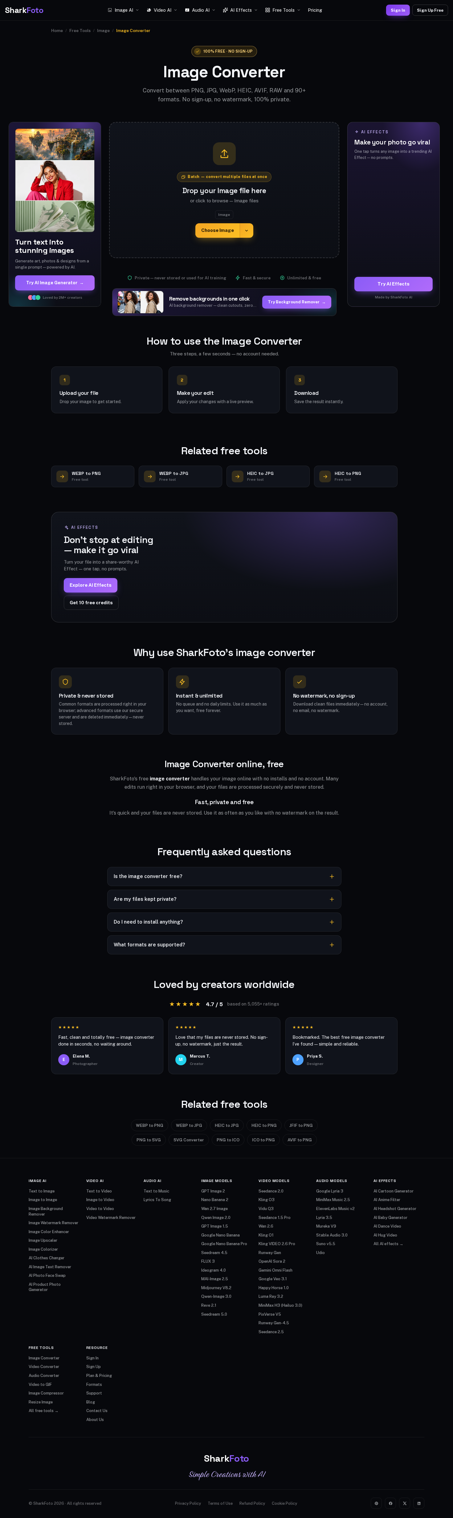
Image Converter (44, 1358)
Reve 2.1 (208, 1305)
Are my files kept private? (145, 899)
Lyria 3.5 (324, 1217)
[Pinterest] (376, 1503)
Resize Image (41, 1402)
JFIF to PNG (301, 1125)
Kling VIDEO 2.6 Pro (277, 1243)
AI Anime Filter (386, 1199)
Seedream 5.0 (214, 1314)
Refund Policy (252, 1503)
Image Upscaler (43, 1240)
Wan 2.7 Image (214, 1208)
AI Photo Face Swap (47, 1275)
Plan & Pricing (99, 1375)
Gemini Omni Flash (275, 1270)
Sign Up (93, 1366)
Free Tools (80, 30)
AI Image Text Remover (50, 1267)
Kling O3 (267, 1199)
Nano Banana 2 (214, 1199)
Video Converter (44, 1366)
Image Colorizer (43, 1249)
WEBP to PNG (149, 1125)
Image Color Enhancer (49, 1231)
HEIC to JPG (227, 1125)
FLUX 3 (208, 1261)
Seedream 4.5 (214, 1252)
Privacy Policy (188, 1503)
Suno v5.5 (325, 1243)
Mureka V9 (326, 1226)
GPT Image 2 (213, 1191)
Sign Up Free (430, 10)
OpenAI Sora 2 (272, 1261)
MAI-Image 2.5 (214, 1279)
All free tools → (44, 1410)
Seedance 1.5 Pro (275, 1217)
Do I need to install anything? (148, 922)
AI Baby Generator (390, 1217)
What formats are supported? (149, 945)
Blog (90, 1402)
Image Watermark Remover (53, 1222)
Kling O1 (266, 1235)
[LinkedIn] (418, 1503)
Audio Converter (44, 1375)
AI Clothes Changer (46, 1258)
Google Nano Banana (220, 1235)
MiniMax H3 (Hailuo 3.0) (280, 1305)
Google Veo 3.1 (273, 1279)
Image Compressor (46, 1393)
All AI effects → (388, 1243)
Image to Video (100, 1199)
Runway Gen (270, 1252)
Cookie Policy (284, 1503)
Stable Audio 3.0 (332, 1235)
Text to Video (99, 1191)
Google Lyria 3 (329, 1191)
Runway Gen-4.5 (274, 1323)
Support (94, 1393)
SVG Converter (188, 1139)
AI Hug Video (385, 1235)
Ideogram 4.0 (213, 1270)
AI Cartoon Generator (393, 1191)
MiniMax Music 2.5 (333, 1199)
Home (57, 30)
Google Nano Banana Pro (224, 1243)
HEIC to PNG (264, 1125)
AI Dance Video (387, 1226)
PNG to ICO (228, 1139)
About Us (95, 1419)
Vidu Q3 (266, 1208)
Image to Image (43, 1199)
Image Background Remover (46, 1211)
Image (103, 30)
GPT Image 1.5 (214, 1226)
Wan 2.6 (266, 1226)
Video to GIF (40, 1384)
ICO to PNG (263, 1139)
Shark (24, 10)
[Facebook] (390, 1503)
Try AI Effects (393, 283)
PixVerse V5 (270, 1314)
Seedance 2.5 (271, 1332)
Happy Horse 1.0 (274, 1287)
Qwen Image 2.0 (216, 1217)
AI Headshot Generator (394, 1208)
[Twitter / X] (404, 1503)
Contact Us (97, 1410)
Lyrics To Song (157, 1199)
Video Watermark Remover (111, 1217)
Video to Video (100, 1208)
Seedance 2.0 (271, 1191)
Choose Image (217, 230)
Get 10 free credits (91, 602)
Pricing (315, 10)
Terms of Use (220, 1503)
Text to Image (42, 1191)
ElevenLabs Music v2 (335, 1208)
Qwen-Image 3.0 (216, 1296)
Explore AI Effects (91, 585)
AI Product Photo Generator (45, 1287)
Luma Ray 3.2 (271, 1296)
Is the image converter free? (148, 876)
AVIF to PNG (300, 1139)
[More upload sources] (246, 230)
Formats (94, 1384)
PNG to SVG (149, 1139)
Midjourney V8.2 (216, 1287)
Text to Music (156, 1191)
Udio (320, 1252)
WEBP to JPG (189, 1125)
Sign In (398, 10)
